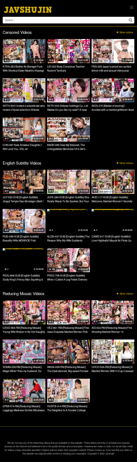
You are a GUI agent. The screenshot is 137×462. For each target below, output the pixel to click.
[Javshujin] (28, 9)
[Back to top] (127, 451)
